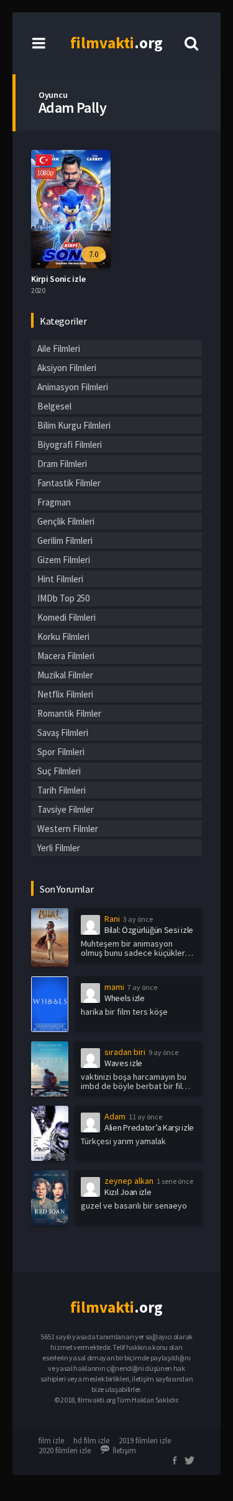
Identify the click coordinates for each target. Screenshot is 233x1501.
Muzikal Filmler (65, 675)
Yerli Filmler (58, 848)
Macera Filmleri (65, 656)
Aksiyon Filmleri (66, 368)
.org (116, 43)
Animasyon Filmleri (72, 387)
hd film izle (91, 1440)
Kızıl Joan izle (128, 1191)
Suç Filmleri (59, 771)
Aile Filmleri (58, 348)
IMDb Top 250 (63, 598)
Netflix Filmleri (65, 694)
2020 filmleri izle (65, 1450)
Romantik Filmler (69, 713)
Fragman (54, 502)
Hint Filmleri (60, 579)
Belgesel (54, 406)
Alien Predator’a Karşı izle (149, 1127)
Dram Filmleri (62, 464)
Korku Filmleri (63, 636)
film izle (51, 1440)
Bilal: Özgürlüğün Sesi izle (148, 929)
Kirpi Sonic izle (58, 278)
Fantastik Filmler (69, 483)
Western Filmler (67, 828)
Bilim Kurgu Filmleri (74, 425)
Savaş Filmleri (62, 732)
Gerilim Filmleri (65, 540)
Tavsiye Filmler (65, 809)
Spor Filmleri (61, 752)
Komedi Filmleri (66, 617)
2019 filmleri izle (145, 1440)
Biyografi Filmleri (69, 444)
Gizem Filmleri (63, 560)
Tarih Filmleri (61, 790)
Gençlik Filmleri (65, 521)
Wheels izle (124, 998)
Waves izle (123, 1063)
